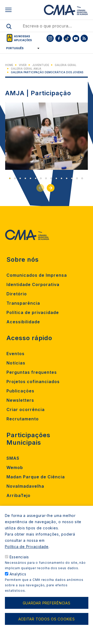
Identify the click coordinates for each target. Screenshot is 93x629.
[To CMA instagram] (50, 38)
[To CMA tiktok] (67, 38)
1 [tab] (10, 178)
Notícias (15, 362)
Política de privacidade (32, 312)
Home (9, 65)
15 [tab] (82, 178)
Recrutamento (22, 418)
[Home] (66, 10)
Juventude (40, 65)
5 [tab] (30, 178)
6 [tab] (35, 178)
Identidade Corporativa (32, 284)
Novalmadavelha (25, 486)
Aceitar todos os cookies (46, 619)
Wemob (14, 467)
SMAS (12, 458)
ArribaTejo (18, 495)
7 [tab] (41, 178)
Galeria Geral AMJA (26, 68)
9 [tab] (51, 178)
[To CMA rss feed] (84, 38)
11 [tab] (61, 178)
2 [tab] (15, 178)
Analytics (18, 574)
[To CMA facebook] (58, 38)
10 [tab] (56, 178)
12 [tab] (66, 178)
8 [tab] (46, 178)
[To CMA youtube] (75, 38)
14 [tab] (77, 178)
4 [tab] (25, 178)
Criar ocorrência (25, 409)
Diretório (16, 293)
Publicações (20, 390)
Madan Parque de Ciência (35, 476)
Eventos (15, 353)
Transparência (23, 303)
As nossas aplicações (23, 38)
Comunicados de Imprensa (36, 275)
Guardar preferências (47, 603)
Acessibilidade (23, 321)
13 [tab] (72, 178)
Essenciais (19, 557)
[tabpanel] (46, 136)
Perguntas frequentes (31, 372)
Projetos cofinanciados (33, 381)
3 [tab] (20, 178)
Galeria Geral (65, 65)
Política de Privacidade (27, 546)
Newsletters (20, 400)
